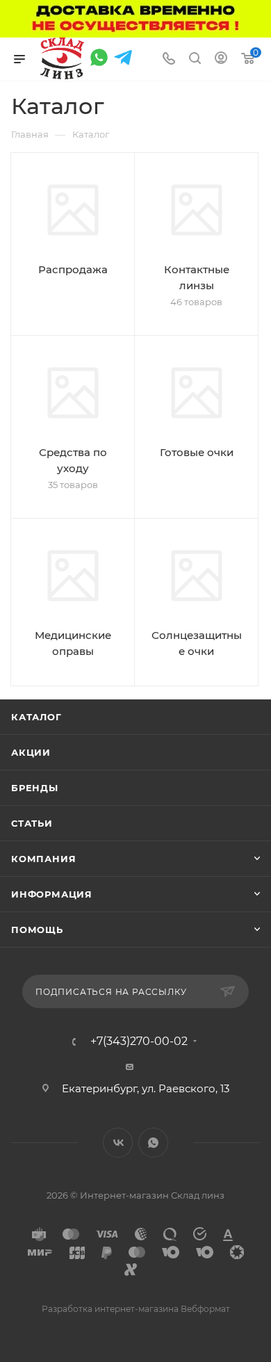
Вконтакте (118, 1143)
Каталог (36, 716)
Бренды (34, 787)
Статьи (32, 823)
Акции (31, 752)
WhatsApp (153, 1143)
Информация (51, 894)
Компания (43, 858)
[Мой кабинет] (221, 59)
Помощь (37, 929)
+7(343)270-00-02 (139, 1041)
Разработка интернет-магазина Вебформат (136, 1309)
